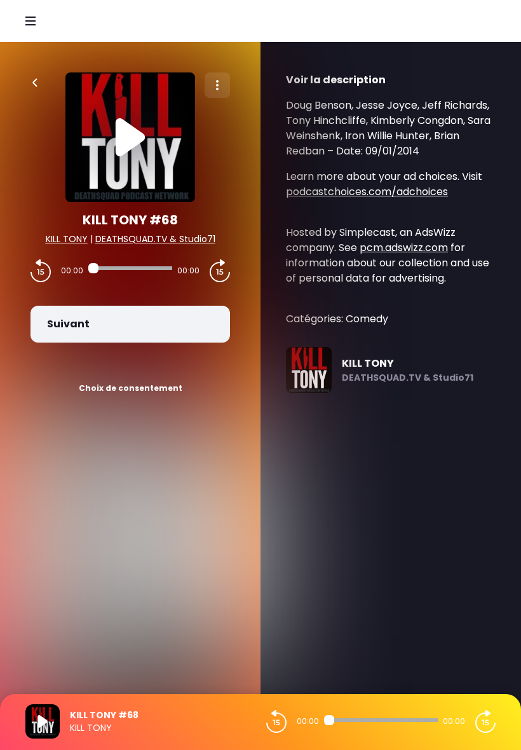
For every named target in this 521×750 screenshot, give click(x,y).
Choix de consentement (130, 388)
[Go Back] (35, 81)
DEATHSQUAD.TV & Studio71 (155, 239)
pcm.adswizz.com (404, 247)
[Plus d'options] (217, 85)
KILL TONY (67, 239)
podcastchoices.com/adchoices (367, 191)
